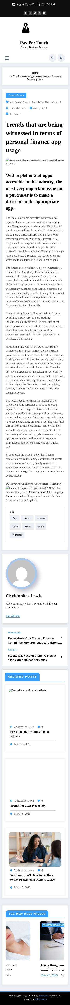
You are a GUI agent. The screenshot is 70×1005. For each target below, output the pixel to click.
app (11, 102)
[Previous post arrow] (61, 637)
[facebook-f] (25, 13)
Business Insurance (23, 925)
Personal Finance (16, 95)
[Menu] (7, 58)
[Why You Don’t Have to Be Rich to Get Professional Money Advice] (35, 849)
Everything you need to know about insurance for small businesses (38, 967)
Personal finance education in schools (29, 734)
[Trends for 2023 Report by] (35, 779)
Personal (26, 102)
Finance (17, 102)
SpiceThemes (41, 999)
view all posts (13, 616)
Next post (12, 649)
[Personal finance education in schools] (27, 690)
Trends (41, 102)
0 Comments (15, 114)
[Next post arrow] (61, 657)
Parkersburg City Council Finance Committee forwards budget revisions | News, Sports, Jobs (34, 641)
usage (48, 102)
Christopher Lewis (18, 108)
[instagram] (39, 13)
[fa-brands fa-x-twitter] (30, 13)
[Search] (52, 58)
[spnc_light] (61, 58)
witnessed (56, 102)
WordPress (43, 996)
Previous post (14, 632)
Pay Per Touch (34, 42)
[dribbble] (35, 13)
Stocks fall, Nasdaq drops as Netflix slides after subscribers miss (32, 657)
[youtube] (44, 13)
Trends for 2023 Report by (28, 805)
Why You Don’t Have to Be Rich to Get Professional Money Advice (32, 877)
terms (34, 102)
